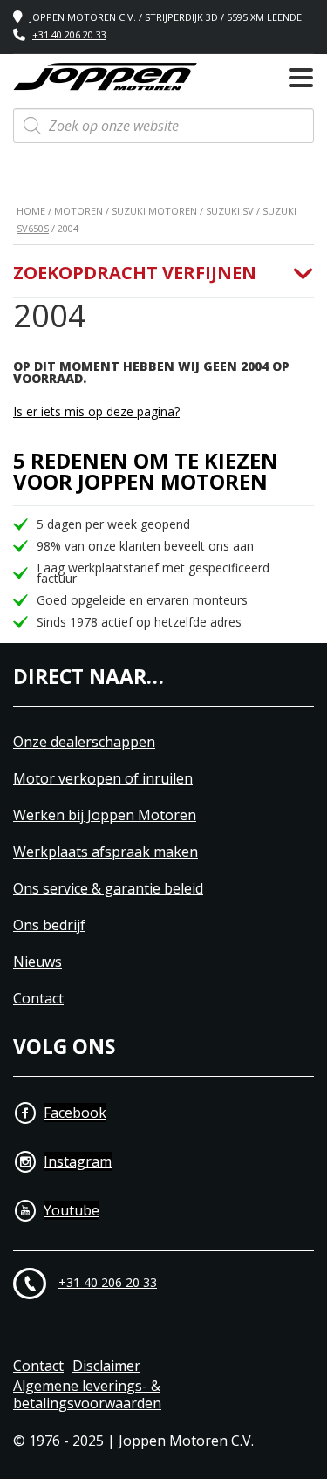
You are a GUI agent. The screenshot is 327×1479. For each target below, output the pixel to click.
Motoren (78, 210)
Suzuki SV (230, 210)
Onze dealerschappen (84, 742)
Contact (38, 998)
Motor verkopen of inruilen (103, 779)
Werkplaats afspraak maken (105, 852)
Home (31, 210)
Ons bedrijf (49, 925)
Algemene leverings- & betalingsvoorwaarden (87, 1395)
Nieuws (37, 962)
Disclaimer (106, 1366)
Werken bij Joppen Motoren (104, 815)
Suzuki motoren (154, 210)
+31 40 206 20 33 (69, 34)
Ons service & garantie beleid (108, 889)
